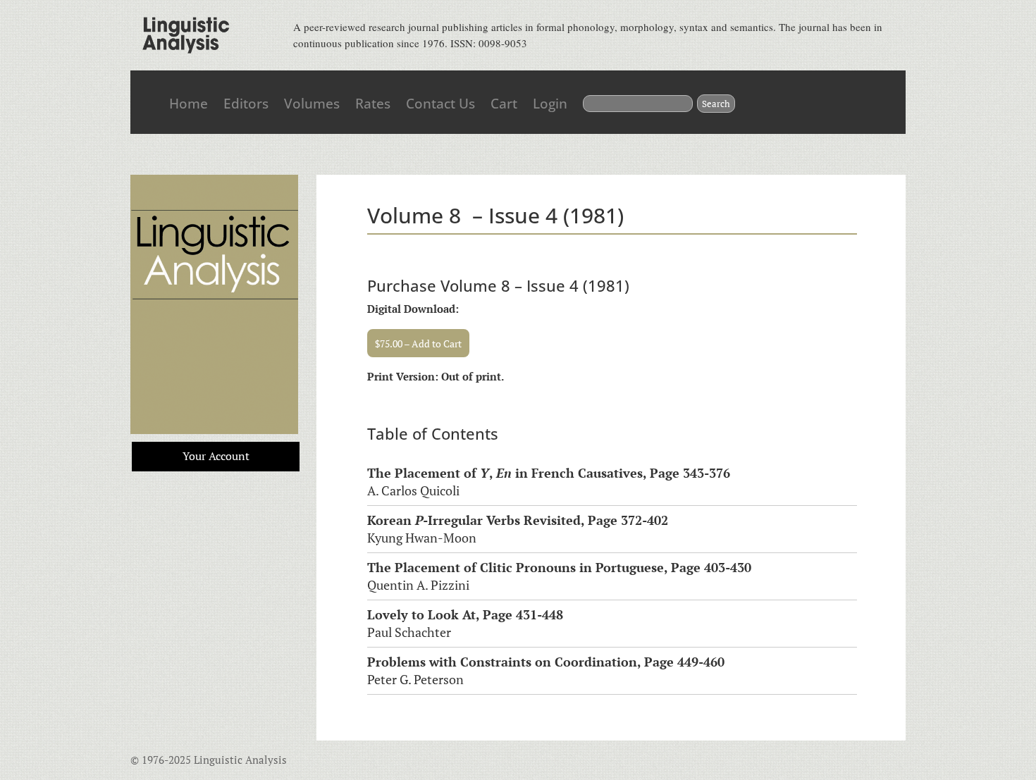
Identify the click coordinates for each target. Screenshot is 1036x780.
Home (188, 103)
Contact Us (440, 103)
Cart (504, 103)
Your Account (216, 456)
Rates (372, 103)
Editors (246, 103)
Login (550, 103)
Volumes (312, 103)
